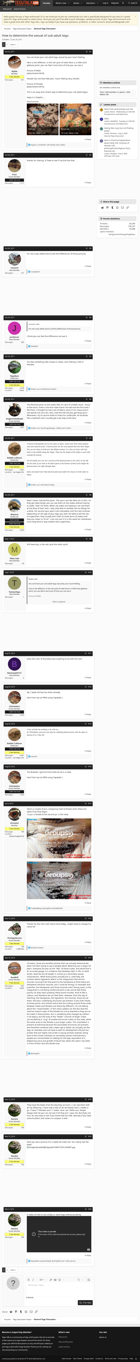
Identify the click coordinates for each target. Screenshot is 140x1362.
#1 (90, 52)
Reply (89, 139)
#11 (89, 653)
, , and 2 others (48, 145)
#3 (90, 248)
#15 (89, 803)
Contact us (99, 1358)
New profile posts (66, 1342)
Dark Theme (77, 1358)
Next (12, 44)
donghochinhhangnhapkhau (122, 234)
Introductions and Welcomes (116, 114)
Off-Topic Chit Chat (111, 156)
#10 (89, 572)
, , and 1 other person (53, 1261)
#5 (90, 356)
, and (47, 908)
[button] (69, 3)
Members (90, 3)
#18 (89, 1099)
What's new (61, 3)
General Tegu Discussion (114, 136)
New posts (7, 9)
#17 (89, 958)
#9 (90, 539)
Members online (111, 82)
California (20, 949)
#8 (90, 495)
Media (76, 3)
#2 (90, 155)
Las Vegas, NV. (18, 472)
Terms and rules (110, 1358)
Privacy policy (123, 1358)
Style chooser (66, 1358)
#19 (89, 1136)
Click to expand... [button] (59, 601)
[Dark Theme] (123, 3)
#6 (90, 399)
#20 (89, 1209)
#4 (90, 317)
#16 (89, 918)
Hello (106, 118)
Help (131, 1358)
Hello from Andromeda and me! (118, 109)
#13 (89, 724)
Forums (46, 3)
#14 (89, 766)
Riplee (6, 39)
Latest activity (64, 1346)
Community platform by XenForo (23, 1359)
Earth (22, 988)
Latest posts (110, 104)
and (43, 389)
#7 (90, 438)
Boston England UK (16, 836)
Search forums (20, 9)
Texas (22, 390)
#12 (89, 687)
